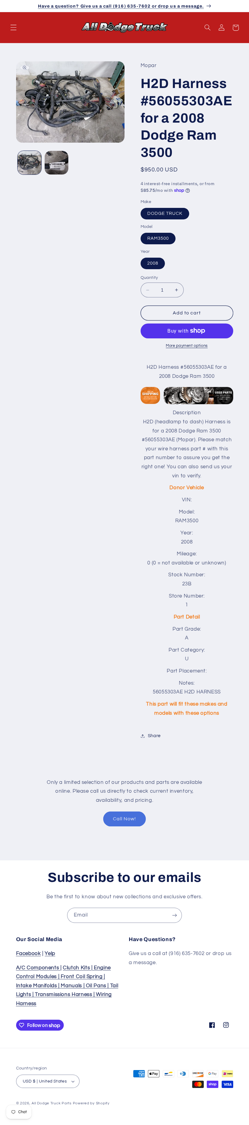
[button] (13, 28)
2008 (152, 263)
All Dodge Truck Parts (51, 1103)
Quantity (149, 278)
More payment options (187, 346)
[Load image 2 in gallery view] (56, 163)
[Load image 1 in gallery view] (29, 163)
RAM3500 (158, 238)
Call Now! (124, 818)
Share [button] (154, 736)
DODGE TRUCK (165, 213)
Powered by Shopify (91, 1103)
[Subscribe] (175, 915)
